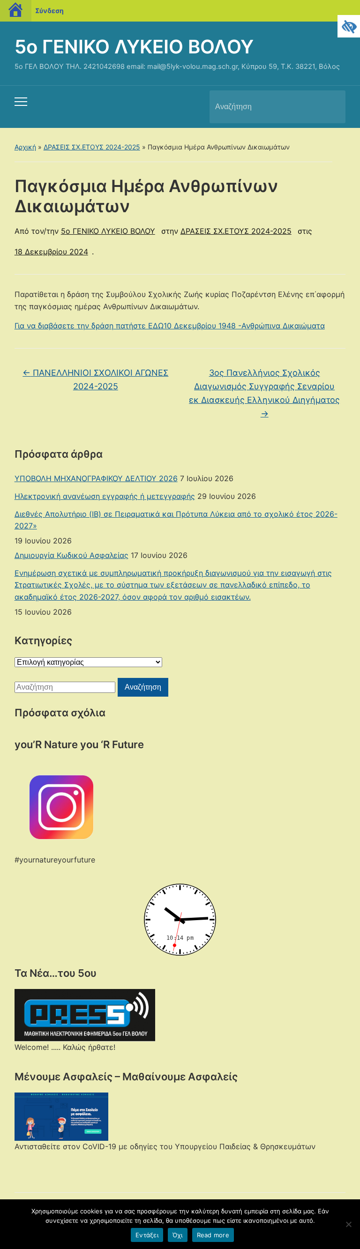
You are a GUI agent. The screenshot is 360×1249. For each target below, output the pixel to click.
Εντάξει (146, 1235)
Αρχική (25, 147)
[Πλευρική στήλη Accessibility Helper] (349, 26)
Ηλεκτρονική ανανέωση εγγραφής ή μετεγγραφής (105, 496)
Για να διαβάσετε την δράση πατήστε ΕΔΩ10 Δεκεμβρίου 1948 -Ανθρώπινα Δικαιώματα (170, 325)
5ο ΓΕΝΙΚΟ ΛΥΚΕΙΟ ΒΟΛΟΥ (134, 46)
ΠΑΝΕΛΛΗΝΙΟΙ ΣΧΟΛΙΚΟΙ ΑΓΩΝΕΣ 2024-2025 (95, 379)
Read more (213, 1235)
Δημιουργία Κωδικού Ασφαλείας (71, 555)
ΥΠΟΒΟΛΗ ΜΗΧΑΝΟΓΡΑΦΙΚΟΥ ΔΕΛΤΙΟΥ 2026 (96, 478)
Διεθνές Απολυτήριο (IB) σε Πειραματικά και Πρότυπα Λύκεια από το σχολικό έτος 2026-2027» (176, 520)
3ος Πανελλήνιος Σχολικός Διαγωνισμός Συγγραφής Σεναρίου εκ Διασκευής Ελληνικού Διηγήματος (264, 393)
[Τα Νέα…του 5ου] (85, 1014)
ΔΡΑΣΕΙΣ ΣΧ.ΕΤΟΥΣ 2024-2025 (92, 147)
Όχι (177, 1235)
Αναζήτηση (330, 107)
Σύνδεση (49, 11)
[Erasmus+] (61, 806)
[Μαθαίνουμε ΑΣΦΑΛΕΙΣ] (61, 1116)
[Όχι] (348, 1224)
